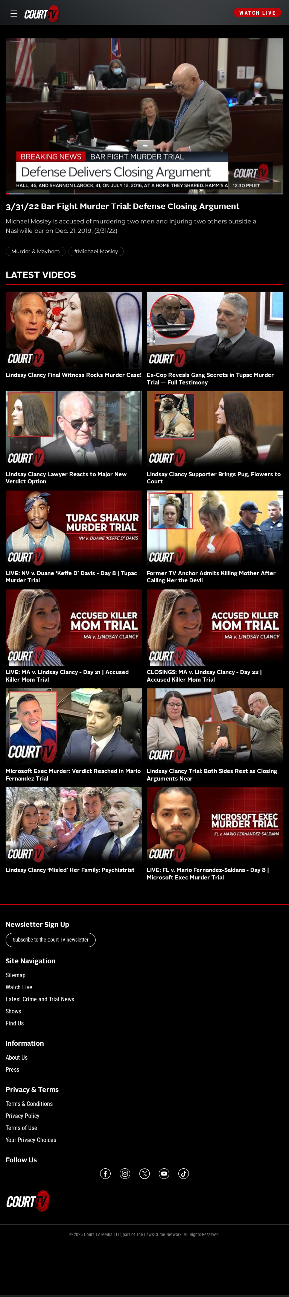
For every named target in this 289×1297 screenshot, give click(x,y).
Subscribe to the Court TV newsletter (50, 940)
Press (12, 1069)
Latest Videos (41, 275)
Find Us (15, 1023)
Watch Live (257, 13)
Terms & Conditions (29, 1103)
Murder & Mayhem (35, 251)
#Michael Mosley (96, 251)
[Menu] (12, 12)
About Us (16, 1057)
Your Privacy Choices (31, 1140)
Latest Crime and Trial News (40, 999)
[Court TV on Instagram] (125, 1173)
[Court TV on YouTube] (164, 1173)
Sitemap (16, 975)
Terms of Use (21, 1127)
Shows (13, 1011)
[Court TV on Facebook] (105, 1173)
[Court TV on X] (144, 1173)
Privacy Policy (23, 1115)
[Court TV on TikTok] (183, 1173)
